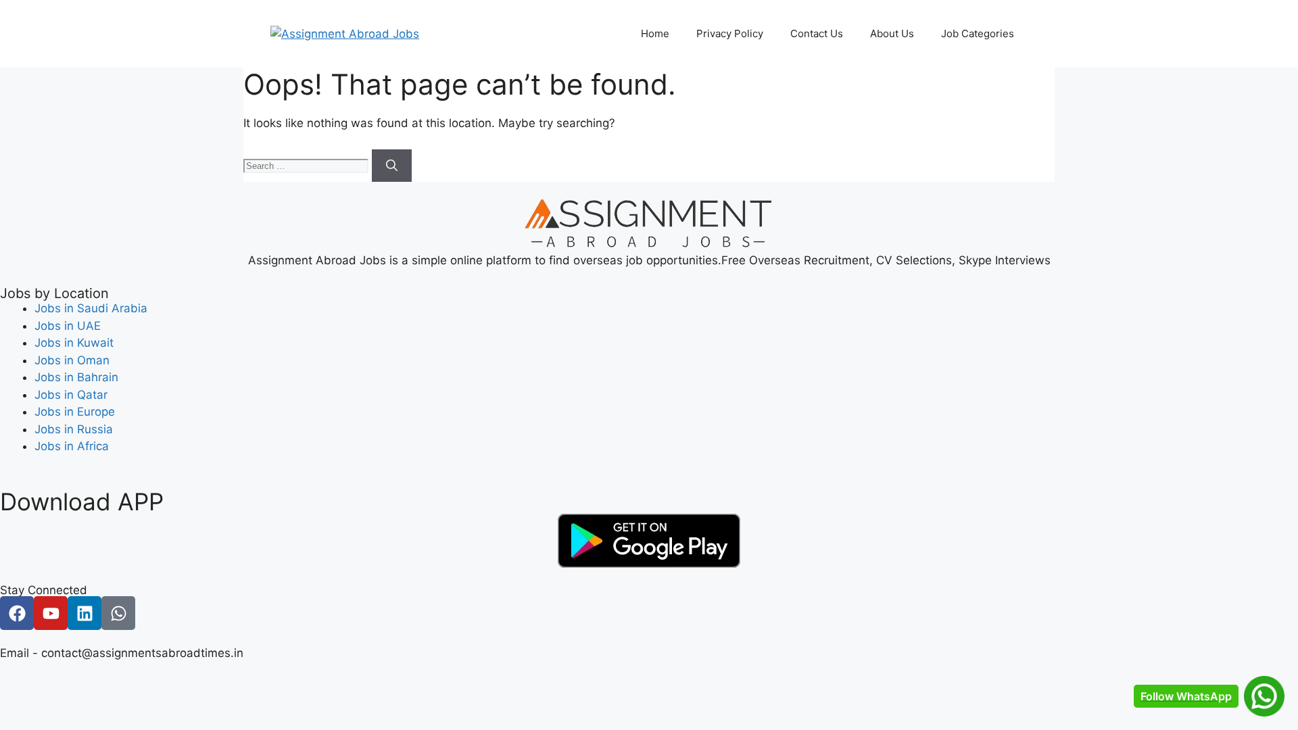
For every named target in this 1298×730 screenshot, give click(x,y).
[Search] (392, 165)
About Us (892, 33)
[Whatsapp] (118, 613)
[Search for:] (307, 165)
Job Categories (977, 33)
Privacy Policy (729, 33)
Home (655, 33)
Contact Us (816, 33)
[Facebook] (17, 613)
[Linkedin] (84, 613)
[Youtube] (51, 613)
